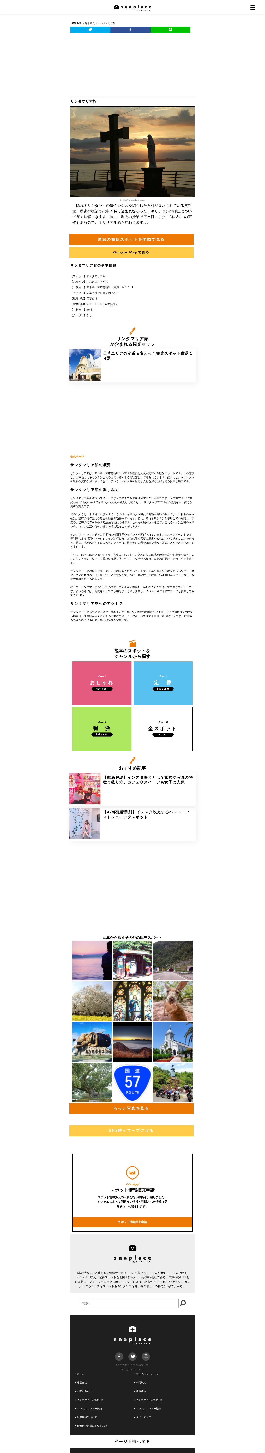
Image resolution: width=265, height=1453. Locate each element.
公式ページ (77, 456)
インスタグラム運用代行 (90, 1400)
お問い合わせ (84, 1391)
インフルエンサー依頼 (89, 1409)
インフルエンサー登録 (148, 1409)
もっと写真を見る (131, 1108)
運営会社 (82, 1383)
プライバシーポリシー (148, 1374)
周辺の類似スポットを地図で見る (131, 239)
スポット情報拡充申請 (132, 1222)
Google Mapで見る (131, 252)
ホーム (80, 1374)
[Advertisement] (132, 64)
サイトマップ (143, 1417)
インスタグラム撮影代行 (149, 1400)
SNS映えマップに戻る (131, 1131)
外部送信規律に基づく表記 (92, 1426)
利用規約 (141, 1383)
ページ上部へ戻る (133, 1442)
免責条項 (141, 1391)
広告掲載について (87, 1417)
